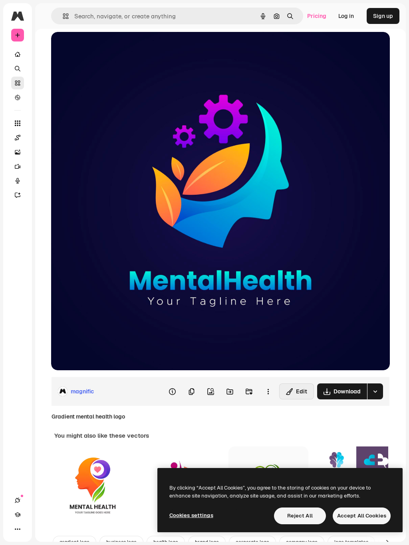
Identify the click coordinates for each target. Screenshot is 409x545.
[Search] (17, 68)
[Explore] (17, 97)
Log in (346, 16)
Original (102, 47)
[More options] (268, 391)
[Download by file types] (375, 391)
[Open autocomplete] (62, 16)
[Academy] (17, 514)
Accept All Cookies (361, 515)
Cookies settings (191, 515)
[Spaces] (17, 137)
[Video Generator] (17, 166)
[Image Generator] (17, 152)
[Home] (17, 54)
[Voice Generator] (17, 180)
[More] (17, 529)
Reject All (300, 515)
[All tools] (17, 123)
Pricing (316, 16)
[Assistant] (17, 195)
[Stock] (17, 83)
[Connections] (17, 500)
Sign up (383, 16)
